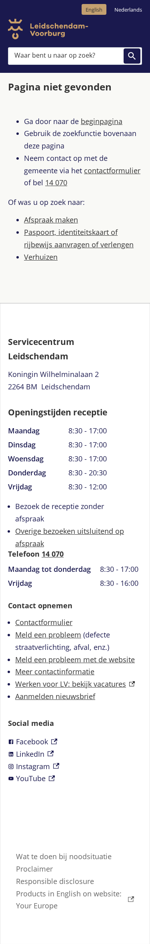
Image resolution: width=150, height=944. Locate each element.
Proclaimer (34, 869)
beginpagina (101, 121)
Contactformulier (43, 622)
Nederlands (128, 9)
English (94, 9)
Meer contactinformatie (54, 671)
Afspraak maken (51, 219)
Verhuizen (41, 257)
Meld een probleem (48, 634)
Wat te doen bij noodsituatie (64, 856)
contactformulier (112, 170)
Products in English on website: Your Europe (69, 900)
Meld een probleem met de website (75, 659)
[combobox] (75, 56)
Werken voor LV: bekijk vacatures (75, 684)
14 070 (56, 182)
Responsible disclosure (55, 881)
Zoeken (132, 56)
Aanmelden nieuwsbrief (55, 696)
